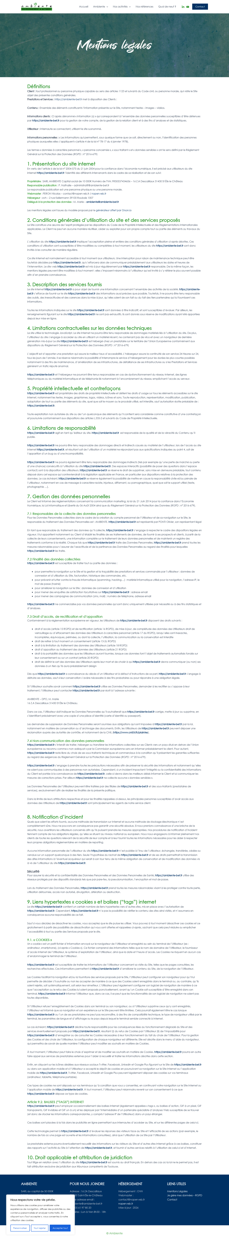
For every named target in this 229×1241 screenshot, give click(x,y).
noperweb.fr (99, 193)
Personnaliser (20, 1228)
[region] (40, 1215)
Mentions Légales (177, 1191)
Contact (172, 1199)
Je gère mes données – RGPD (184, 1195)
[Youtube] (187, 6)
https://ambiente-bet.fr (68, 99)
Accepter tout (60, 1228)
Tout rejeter (40, 1228)
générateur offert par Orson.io (113, 210)
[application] (106, 6)
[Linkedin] (183, 6)
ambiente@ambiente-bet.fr (102, 201)
